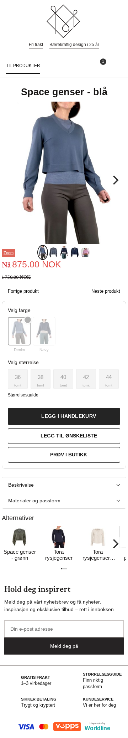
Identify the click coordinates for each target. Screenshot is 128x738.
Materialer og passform (34, 500)
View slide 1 (42, 252)
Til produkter (23, 65)
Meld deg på (64, 646)
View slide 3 (64, 252)
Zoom (9, 253)
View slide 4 (74, 252)
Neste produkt (105, 291)
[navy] (44, 331)
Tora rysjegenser (59, 555)
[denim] (19, 331)
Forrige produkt (23, 291)
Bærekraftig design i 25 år (74, 44)
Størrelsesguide (23, 395)
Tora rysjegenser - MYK (97, 555)
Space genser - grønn (20, 555)
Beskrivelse (21, 485)
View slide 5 (85, 252)
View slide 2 (53, 252)
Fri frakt (36, 44)
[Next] (115, 180)
